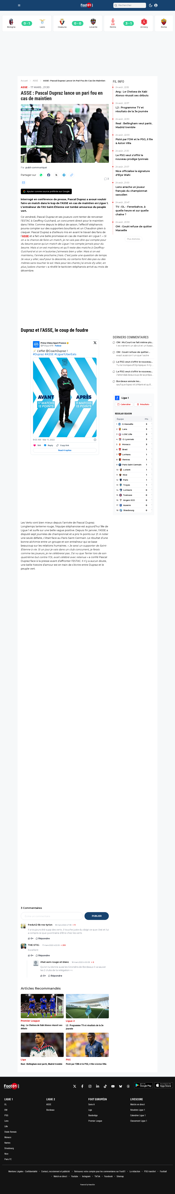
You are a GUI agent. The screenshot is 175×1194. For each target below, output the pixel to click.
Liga (23, 1059)
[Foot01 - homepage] (87, 5)
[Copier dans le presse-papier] (71, 175)
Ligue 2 (70, 1021)
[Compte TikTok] (105, 1086)
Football (163, 1171)
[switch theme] (151, 5)
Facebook (108, 1176)
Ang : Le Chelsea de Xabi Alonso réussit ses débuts (132, 93)
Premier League (30, 1021)
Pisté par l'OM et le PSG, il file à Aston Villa (134, 141)
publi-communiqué (36, 167)
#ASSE (49, 354)
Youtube (74, 1176)
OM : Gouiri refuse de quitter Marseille (134, 228)
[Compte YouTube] (113, 1086)
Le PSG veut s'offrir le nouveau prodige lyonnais (132, 157)
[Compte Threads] (128, 1086)
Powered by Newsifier (87, 1185)
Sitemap (120, 1176)
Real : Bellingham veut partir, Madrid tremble (134, 125)
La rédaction (134, 1171)
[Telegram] (64, 175)
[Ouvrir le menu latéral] (19, 5)
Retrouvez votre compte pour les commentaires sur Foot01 (100, 1171)
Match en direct (60, 1176)
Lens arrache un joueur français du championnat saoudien (131, 191)
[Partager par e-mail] (23, 182)
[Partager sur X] (56, 175)
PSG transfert (150, 1171)
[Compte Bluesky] (120, 1086)
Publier (97, 916)
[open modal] (156, 5)
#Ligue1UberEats (65, 354)
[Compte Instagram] (90, 1086)
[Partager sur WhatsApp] (41, 175)
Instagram (86, 1176)
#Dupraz (38, 354)
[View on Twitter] (95, 344)
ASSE (24, 87)
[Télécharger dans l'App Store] (163, 1085)
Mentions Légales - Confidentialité (22, 1171)
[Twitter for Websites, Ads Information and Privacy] (95, 440)
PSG (68, 1059)
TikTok (97, 1176)
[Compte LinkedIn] (97, 1086)
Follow (58, 345)
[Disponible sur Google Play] (143, 1085)
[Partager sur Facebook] (48, 175)
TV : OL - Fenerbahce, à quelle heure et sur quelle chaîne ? (132, 210)
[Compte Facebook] (82, 1086)
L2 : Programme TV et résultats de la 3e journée (132, 109)
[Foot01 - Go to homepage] (12, 1086)
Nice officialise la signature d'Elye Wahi (133, 173)
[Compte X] (74, 1086)
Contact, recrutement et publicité (55, 1171)
